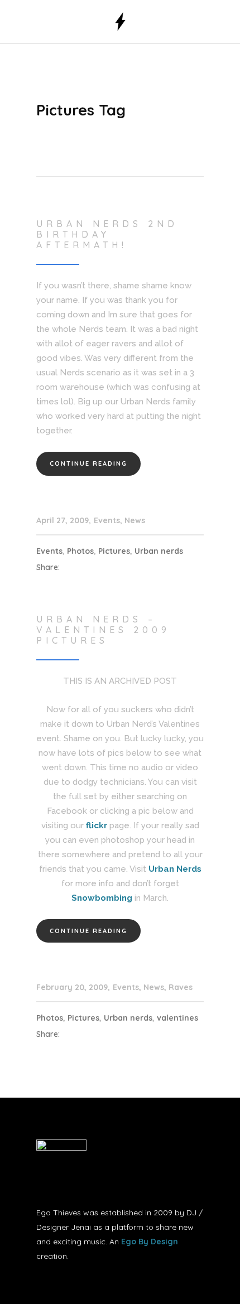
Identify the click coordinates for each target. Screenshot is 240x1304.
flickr (96, 825)
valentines (177, 1018)
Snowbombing (101, 898)
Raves (181, 987)
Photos (80, 551)
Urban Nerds (174, 869)
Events (107, 520)
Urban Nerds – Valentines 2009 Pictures (103, 630)
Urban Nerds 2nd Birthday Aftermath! (107, 234)
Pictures (114, 551)
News (134, 520)
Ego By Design (149, 1242)
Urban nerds (159, 551)
